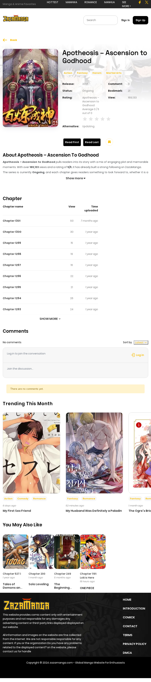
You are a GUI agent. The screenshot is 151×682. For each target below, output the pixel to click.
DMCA (127, 653)
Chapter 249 (62, 574)
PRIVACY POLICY (134, 644)
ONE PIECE (87, 588)
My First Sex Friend (17, 511)
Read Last (92, 142)
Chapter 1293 (12, 309)
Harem (96, 73)
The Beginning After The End (64, 587)
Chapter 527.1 (12, 574)
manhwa (71, 2)
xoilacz (64, 670)
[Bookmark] (109, 142)
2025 (85, 84)
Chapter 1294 (12, 298)
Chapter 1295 (12, 287)
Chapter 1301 (11, 221)
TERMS (127, 635)
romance (91, 2)
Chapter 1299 (12, 243)
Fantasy (82, 73)
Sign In (125, 20)
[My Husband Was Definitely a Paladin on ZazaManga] (94, 453)
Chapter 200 (37, 574)
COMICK (129, 617)
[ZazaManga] (16, 20)
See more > (126, 4)
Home (127, 600)
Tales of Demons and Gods (12, 587)
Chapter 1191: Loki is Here (88, 575)
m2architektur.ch (96, 670)
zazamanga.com (61, 662)
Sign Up (140, 20)
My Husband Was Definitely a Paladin (94, 511)
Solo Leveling (39, 584)
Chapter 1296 (12, 276)
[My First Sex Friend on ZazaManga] (31, 453)
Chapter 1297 (12, 265)
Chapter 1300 (12, 232)
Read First (72, 142)
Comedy (22, 498)
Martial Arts (114, 73)
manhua (109, 2)
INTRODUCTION (134, 608)
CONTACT (130, 626)
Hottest (52, 2)
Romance (39, 498)
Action (68, 73)
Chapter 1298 (12, 254)
